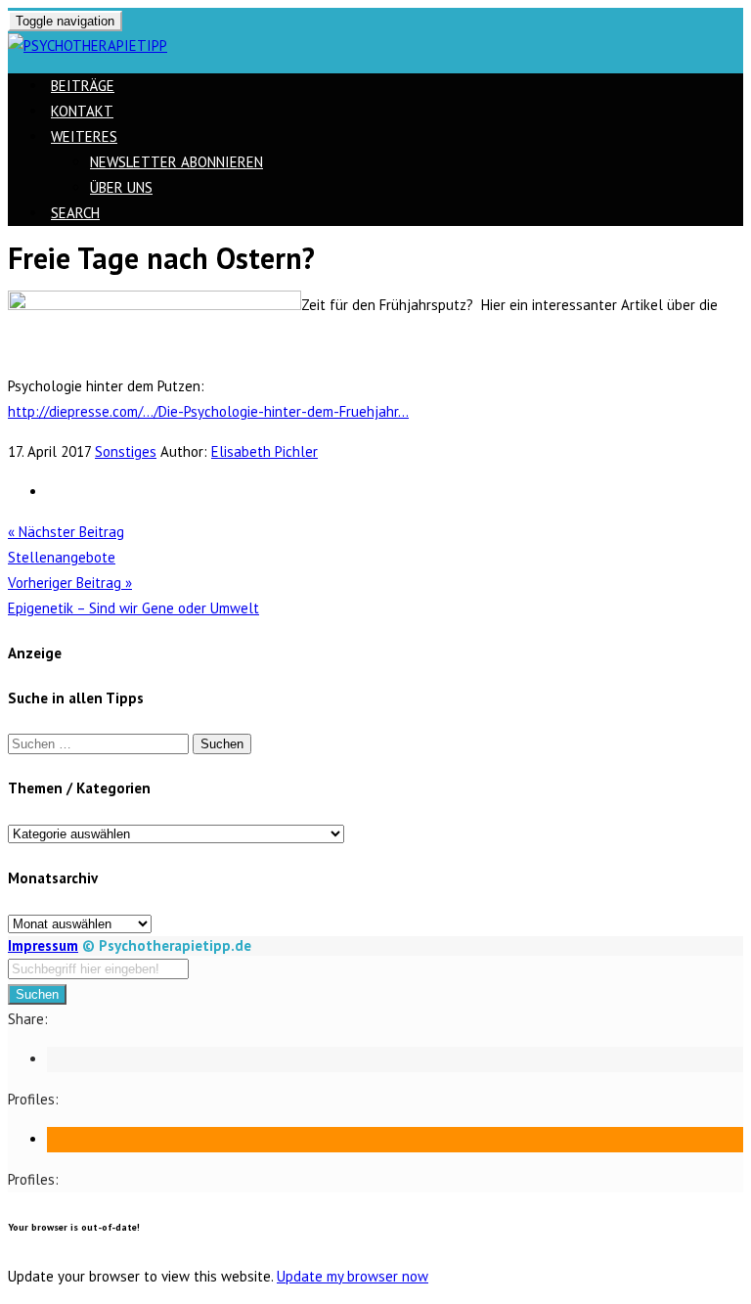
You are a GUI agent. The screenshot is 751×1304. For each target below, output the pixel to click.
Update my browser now (352, 1276)
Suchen (37, 994)
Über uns (121, 187)
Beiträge (82, 85)
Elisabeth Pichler (264, 451)
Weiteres (84, 136)
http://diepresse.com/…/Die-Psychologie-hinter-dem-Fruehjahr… (208, 411)
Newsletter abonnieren (176, 162)
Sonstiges (125, 451)
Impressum (43, 945)
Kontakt (82, 111)
